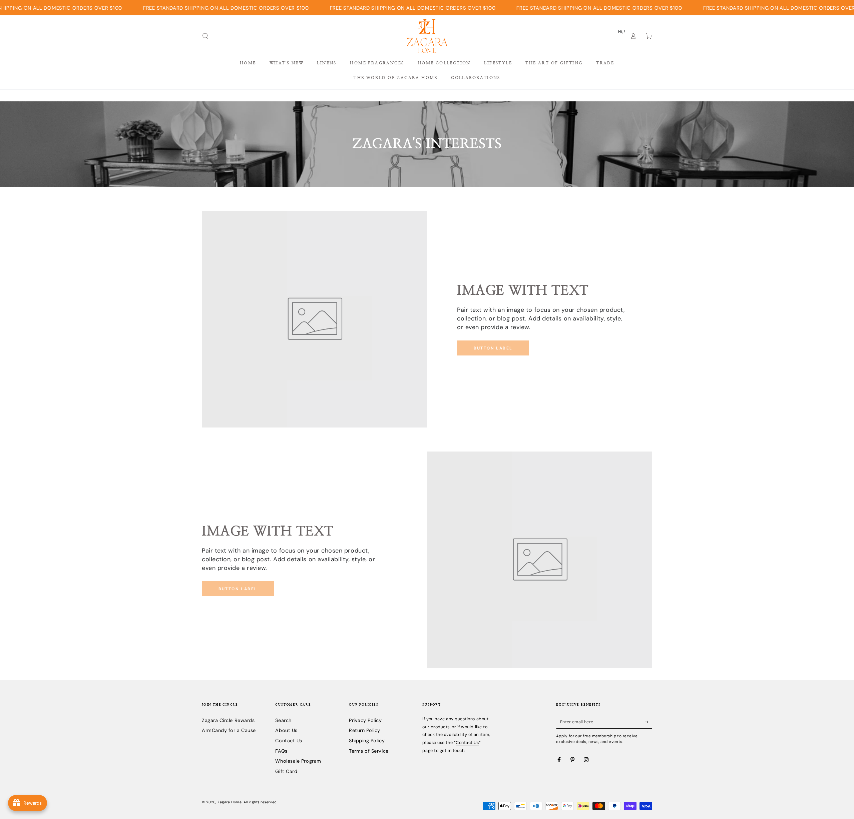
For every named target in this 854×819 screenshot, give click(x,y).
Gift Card (286, 771)
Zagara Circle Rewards (228, 720)
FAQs (281, 751)
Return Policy (364, 730)
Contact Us (288, 741)
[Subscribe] (648, 722)
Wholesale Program (298, 761)
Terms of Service (369, 751)
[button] (205, 36)
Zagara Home (230, 802)
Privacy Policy (365, 720)
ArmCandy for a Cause (229, 730)
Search (283, 720)
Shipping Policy (367, 741)
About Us (286, 730)
